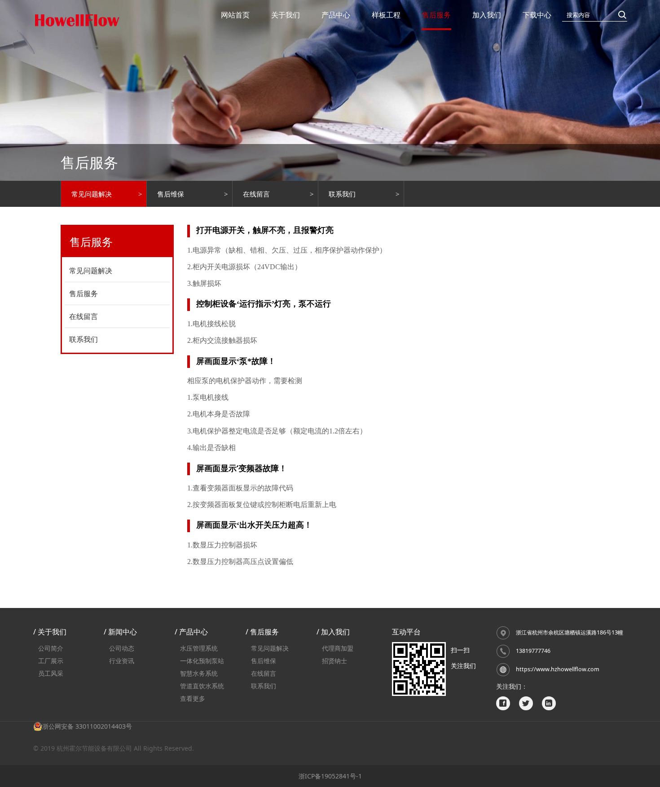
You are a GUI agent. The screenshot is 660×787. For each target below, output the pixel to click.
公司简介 (50, 648)
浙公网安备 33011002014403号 (87, 726)
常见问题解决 (91, 193)
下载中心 (537, 15)
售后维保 (170, 193)
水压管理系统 (199, 648)
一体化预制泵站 (202, 660)
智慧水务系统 (199, 673)
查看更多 (192, 698)
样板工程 (386, 15)
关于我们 (285, 15)
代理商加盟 (337, 648)
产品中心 (335, 15)
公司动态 (121, 648)
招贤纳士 (334, 660)
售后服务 (436, 15)
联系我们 (342, 193)
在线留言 (256, 193)
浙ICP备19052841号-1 (330, 776)
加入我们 (486, 15)
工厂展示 (50, 660)
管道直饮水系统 (202, 686)
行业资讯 (121, 660)
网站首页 (235, 15)
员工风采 (50, 673)
